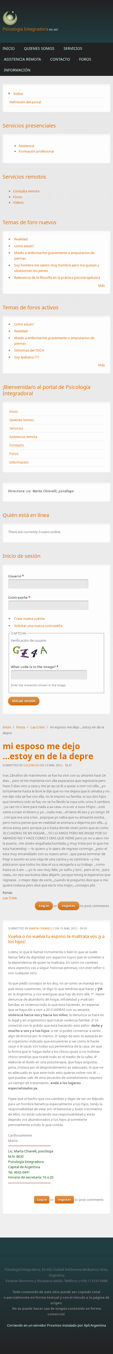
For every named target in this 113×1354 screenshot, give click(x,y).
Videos (18, 202)
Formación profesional (36, 151)
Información (17, 69)
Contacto (60, 59)
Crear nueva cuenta (29, 618)
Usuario (16, 576)
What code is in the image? (34, 666)
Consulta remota (26, 191)
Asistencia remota (22, 59)
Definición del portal (25, 102)
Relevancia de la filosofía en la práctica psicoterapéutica (57, 277)
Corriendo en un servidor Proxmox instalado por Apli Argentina (56, 1325)
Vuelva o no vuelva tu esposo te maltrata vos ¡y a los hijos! (56, 938)
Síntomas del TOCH (29, 350)
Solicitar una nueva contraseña (38, 625)
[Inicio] (56, 18)
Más (101, 285)
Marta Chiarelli (41, 928)
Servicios (73, 48)
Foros (85, 59)
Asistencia (26, 145)
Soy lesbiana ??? (26, 357)
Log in (44, 905)
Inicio (9, 48)
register (68, 905)
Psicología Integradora (25, 29)
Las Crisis (37, 727)
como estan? (24, 245)
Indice (18, 93)
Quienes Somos (39, 48)
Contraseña (19, 597)
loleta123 (31, 765)
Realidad (21, 239)
